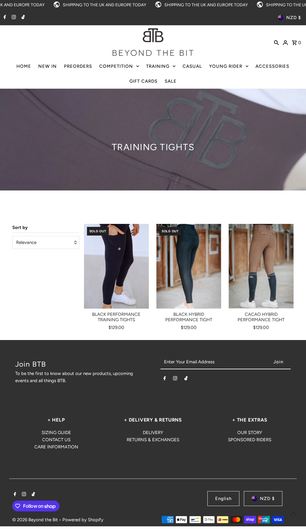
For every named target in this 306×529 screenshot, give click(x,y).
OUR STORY (249, 432)
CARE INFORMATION (56, 447)
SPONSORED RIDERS (249, 439)
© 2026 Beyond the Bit (35, 519)
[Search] (276, 42)
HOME (23, 66)
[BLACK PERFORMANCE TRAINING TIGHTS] (116, 266)
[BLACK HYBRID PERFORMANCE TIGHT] (188, 266)
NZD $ (293, 17)
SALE (171, 81)
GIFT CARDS (143, 81)
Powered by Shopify (82, 519)
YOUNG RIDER (225, 66)
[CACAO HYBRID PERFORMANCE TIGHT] (261, 266)
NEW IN (47, 66)
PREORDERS (78, 66)
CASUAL (192, 66)
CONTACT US (56, 439)
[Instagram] (13, 18)
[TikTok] (22, 18)
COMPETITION (116, 66)
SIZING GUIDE (56, 432)
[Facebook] (4, 18)
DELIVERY (153, 432)
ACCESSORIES (272, 66)
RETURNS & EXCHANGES (153, 439)
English (223, 498)
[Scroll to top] (293, 513)
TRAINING (157, 66)
